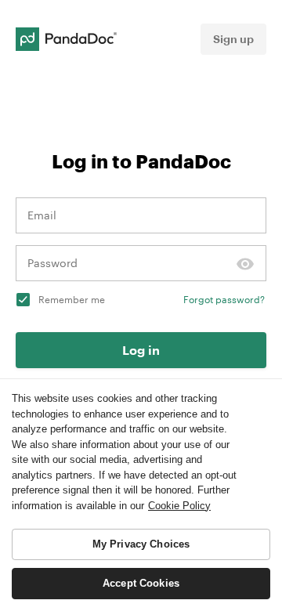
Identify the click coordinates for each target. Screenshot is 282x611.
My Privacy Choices (141, 544)
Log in (141, 349)
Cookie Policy (179, 506)
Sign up (233, 38)
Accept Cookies (141, 583)
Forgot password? (224, 299)
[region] (141, 494)
